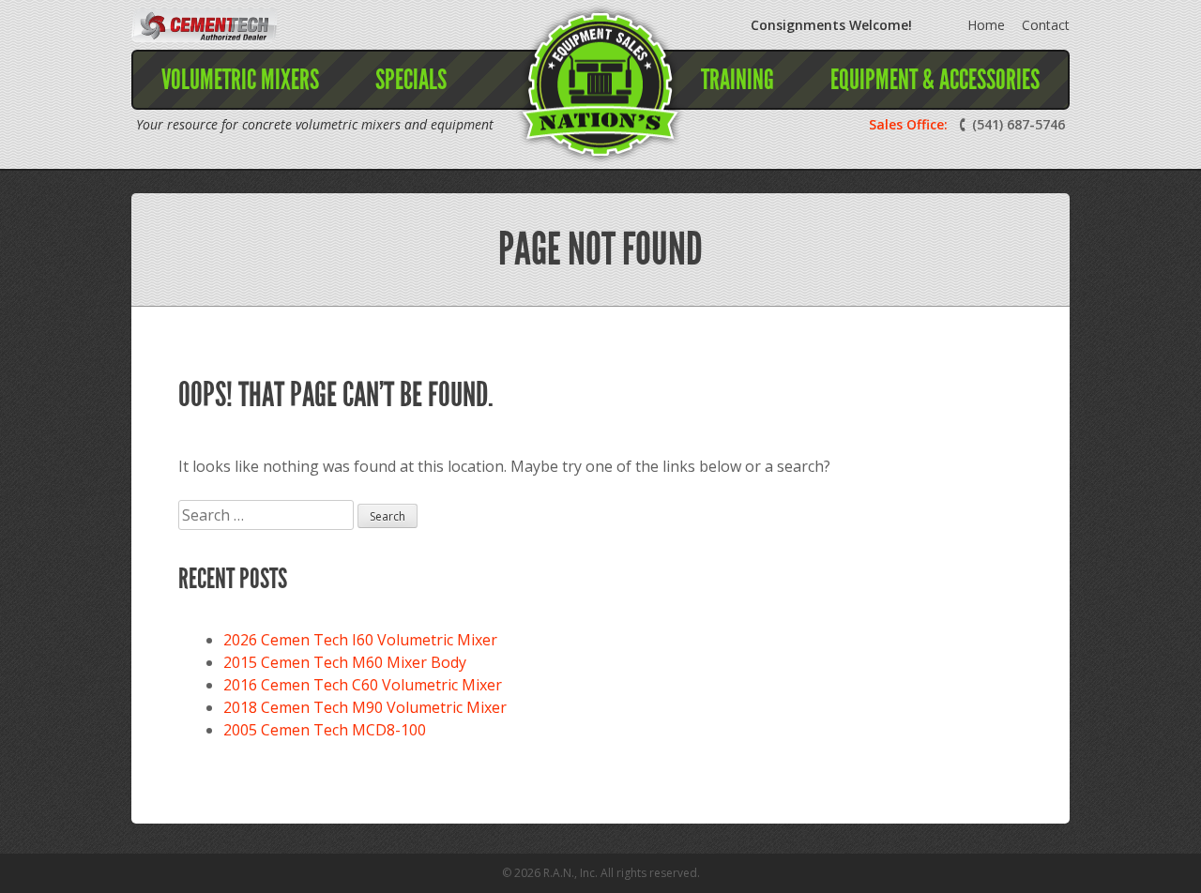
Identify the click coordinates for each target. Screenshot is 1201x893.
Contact (1046, 25)
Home (986, 25)
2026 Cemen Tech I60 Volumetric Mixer (360, 639)
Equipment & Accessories (935, 80)
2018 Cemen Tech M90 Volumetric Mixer (365, 707)
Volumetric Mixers (240, 80)
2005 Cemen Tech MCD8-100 (324, 729)
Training (737, 80)
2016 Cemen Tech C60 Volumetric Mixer (362, 684)
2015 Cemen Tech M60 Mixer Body (344, 662)
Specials (411, 80)
